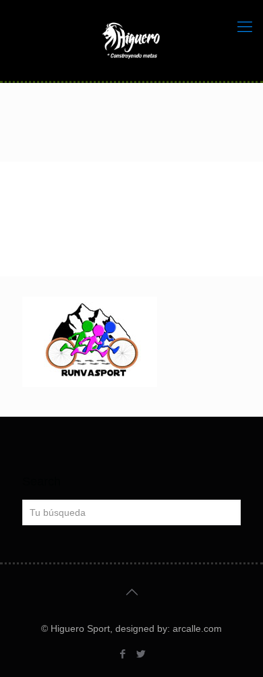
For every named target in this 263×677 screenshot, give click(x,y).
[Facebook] (122, 653)
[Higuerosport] (131, 40)
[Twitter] (141, 653)
